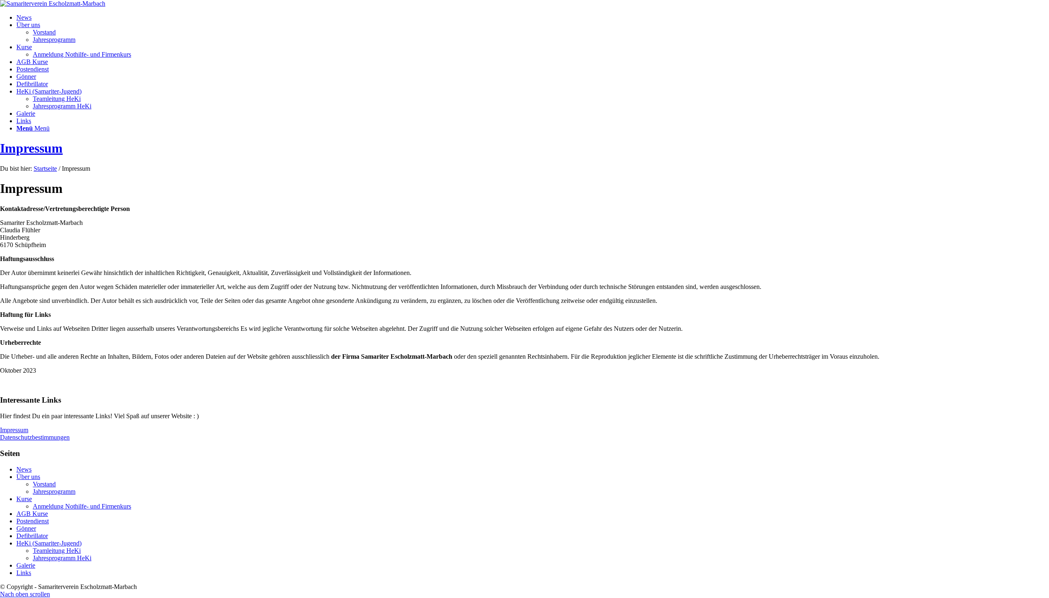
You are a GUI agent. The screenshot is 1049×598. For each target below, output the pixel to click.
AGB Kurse (32, 513)
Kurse (24, 498)
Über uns (28, 476)
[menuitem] (532, 17)
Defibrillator (32, 535)
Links (23, 572)
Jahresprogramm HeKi (62, 557)
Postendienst (32, 521)
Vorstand (44, 484)
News (24, 469)
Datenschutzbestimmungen (35, 437)
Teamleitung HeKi (57, 550)
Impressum (31, 148)
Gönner (26, 528)
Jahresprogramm (54, 491)
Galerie (25, 565)
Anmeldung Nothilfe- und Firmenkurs (82, 506)
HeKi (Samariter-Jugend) (49, 543)
